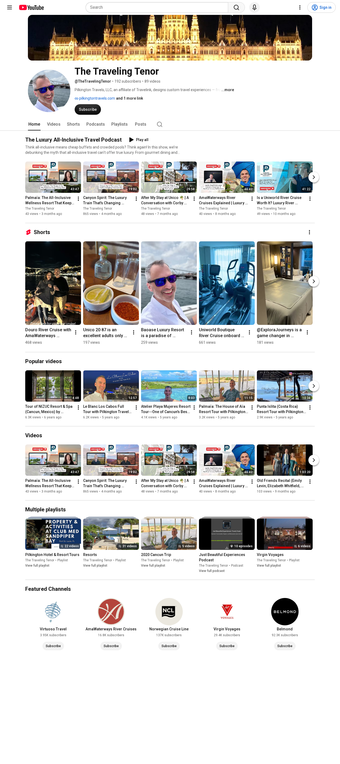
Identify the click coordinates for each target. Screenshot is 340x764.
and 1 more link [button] (129, 98)
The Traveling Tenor (39, 209)
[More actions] (78, 199)
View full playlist (37, 565)
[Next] (313, 177)
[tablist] (170, 124)
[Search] (236, 7)
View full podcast (212, 571)
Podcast (237, 565)
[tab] (34, 124)
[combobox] (158, 7)
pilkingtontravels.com (96, 98)
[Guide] (9, 7)
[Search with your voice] (254, 7)
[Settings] (300, 7)
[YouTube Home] (31, 7)
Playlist (62, 560)
